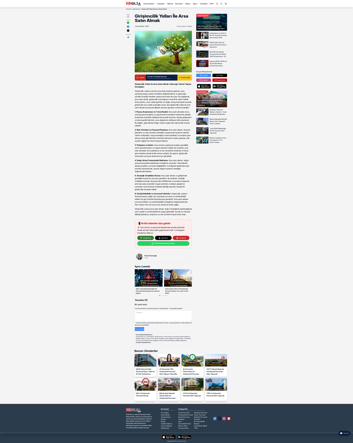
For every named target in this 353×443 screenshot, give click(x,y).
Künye (163, 421)
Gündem (160, 4)
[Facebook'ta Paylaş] (128, 26)
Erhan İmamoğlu (151, 256)
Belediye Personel (200, 413)
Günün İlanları (166, 417)
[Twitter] (219, 418)
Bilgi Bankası (136, 9)
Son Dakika (165, 413)
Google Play (147, 238)
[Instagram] (224, 418)
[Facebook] (214, 418)
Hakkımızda (165, 428)
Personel (178, 4)
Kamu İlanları (148, 4)
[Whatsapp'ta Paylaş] (128, 23)
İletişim (163, 419)
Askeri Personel (199, 415)
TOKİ (211, 4)
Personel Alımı (183, 428)
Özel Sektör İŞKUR (200, 426)
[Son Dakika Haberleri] (217, 4)
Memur (170, 4)
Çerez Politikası (166, 426)
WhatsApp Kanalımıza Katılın (165, 243)
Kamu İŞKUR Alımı (184, 424)
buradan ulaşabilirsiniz (143, 342)
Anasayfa (129, 9)
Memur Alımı (182, 426)
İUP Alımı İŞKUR (199, 421)
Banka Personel (184, 417)
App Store (165, 238)
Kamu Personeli (184, 413)
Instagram (182, 238)
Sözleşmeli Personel (185, 415)
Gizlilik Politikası (166, 424)
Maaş (187, 4)
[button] (189, 278)
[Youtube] (229, 418)
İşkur (195, 4)
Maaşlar (197, 424)
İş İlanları (204, 4)
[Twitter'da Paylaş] (128, 30)
